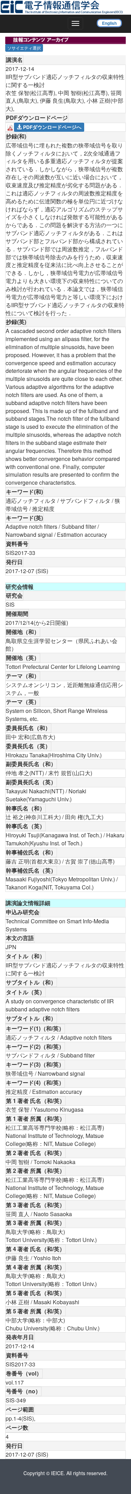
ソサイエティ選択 (24, 48)
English (109, 23)
